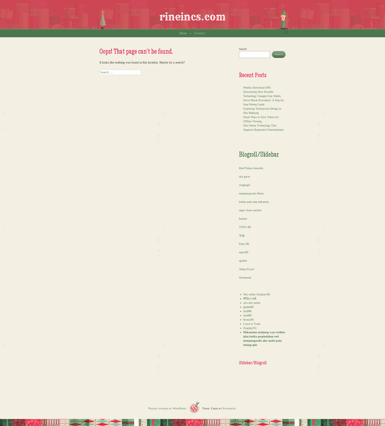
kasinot (243, 218)
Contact (199, 33)
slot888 (247, 311)
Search (243, 48)
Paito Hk (244, 243)
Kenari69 (248, 319)
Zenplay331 (250, 328)
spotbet (243, 260)
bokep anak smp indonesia (254, 201)
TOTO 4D (245, 227)
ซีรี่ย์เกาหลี (249, 298)
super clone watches (250, 210)
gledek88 (248, 307)
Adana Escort (246, 269)
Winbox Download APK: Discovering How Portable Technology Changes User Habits (262, 92)
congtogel (244, 185)
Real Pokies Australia (251, 168)
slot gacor (244, 176)
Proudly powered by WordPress (167, 408)
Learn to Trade (251, 323)
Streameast (245, 277)
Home (183, 33)
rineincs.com (192, 17)
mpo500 (243, 252)
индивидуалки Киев (251, 193)
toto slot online (251, 302)
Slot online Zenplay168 (256, 294)
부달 (242, 235)
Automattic (229, 408)
